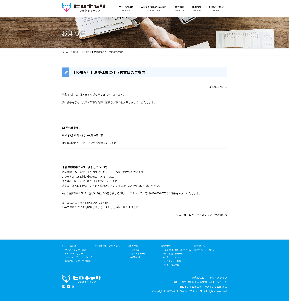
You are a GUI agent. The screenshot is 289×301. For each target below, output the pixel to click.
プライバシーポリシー (206, 249)
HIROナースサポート (75, 253)
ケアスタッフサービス (75, 249)
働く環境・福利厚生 (173, 253)
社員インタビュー (172, 257)
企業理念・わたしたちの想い (178, 249)
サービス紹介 (126, 8)
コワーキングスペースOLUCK (79, 257)
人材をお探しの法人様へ (154, 8)
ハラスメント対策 (172, 260)
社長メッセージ (138, 253)
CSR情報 (135, 257)
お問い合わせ (216, 8)
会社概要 (135, 249)
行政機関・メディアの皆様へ (78, 260)
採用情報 (197, 8)
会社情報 (179, 8)
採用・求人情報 (171, 264)
